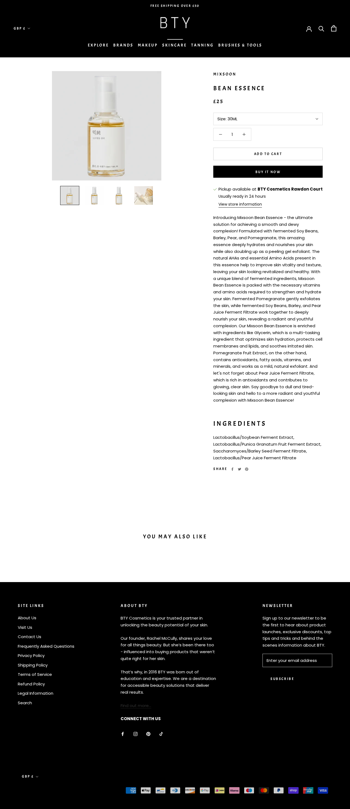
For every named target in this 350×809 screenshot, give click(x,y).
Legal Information (35, 693)
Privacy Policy (31, 655)
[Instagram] (135, 734)
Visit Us (25, 627)
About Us (27, 618)
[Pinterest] (246, 469)
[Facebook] (232, 469)
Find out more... (136, 705)
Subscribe (282, 679)
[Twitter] (239, 469)
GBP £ (20, 28)
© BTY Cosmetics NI (44, 791)
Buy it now (268, 172)
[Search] (321, 28)
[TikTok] (161, 734)
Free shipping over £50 (175, 6)
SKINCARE (174, 45)
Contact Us (29, 636)
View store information (240, 204)
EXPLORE (98, 45)
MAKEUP (148, 45)
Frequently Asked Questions (46, 646)
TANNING (202, 45)
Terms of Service (35, 674)
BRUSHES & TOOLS (240, 45)
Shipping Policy (33, 665)
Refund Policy (31, 684)
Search (25, 703)
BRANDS (123, 45)
